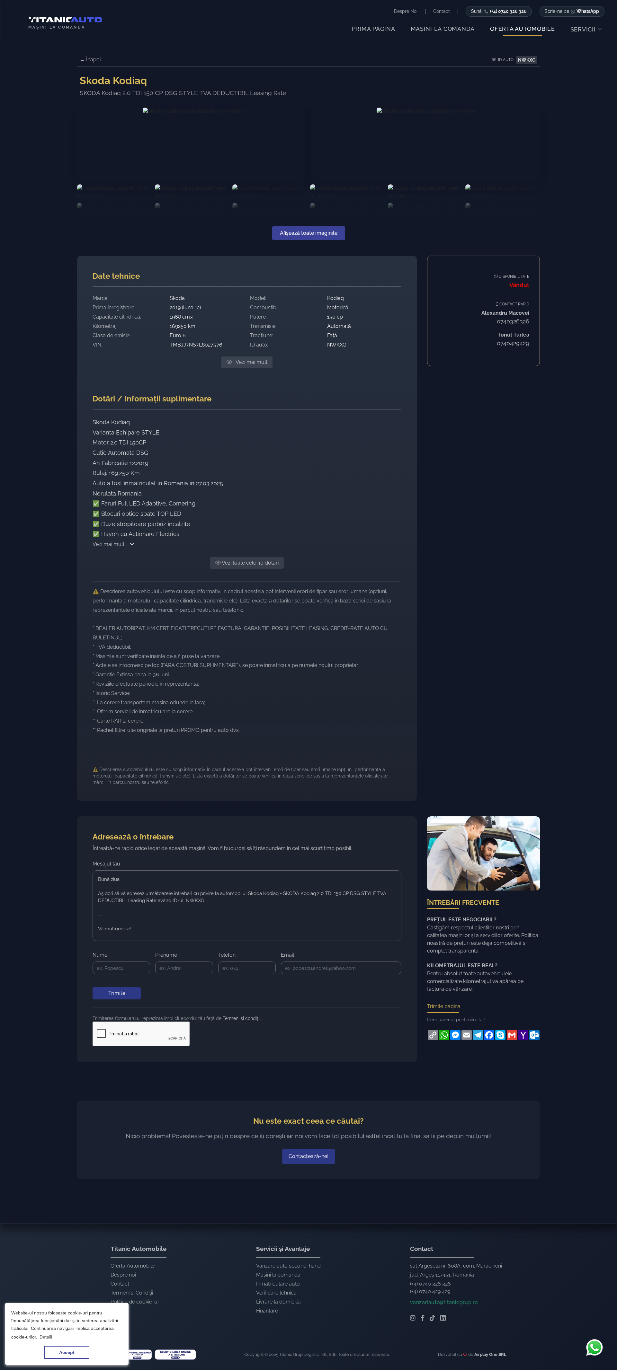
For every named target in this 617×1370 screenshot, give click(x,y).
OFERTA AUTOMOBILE (522, 28)
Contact (120, 1284)
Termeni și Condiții (132, 1293)
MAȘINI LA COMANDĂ (443, 28)
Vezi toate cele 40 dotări (250, 563)
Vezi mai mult (251, 362)
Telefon (227, 955)
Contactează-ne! (308, 1156)
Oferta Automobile (133, 1266)
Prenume (166, 955)
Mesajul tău (106, 864)
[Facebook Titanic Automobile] (423, 1318)
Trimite (116, 993)
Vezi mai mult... (110, 544)
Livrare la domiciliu (278, 1302)
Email (287, 955)
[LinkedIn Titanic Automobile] (443, 1318)
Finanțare (267, 1311)
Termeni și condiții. (242, 1018)
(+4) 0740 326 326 (430, 1284)
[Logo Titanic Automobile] (62, 20)
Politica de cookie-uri (135, 1302)
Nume (100, 955)
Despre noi (123, 1275)
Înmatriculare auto (278, 1284)
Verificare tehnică (276, 1293)
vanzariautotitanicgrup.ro (444, 1302)
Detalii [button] (46, 1336)
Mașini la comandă (278, 1275)
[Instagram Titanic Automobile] (413, 1318)
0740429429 (513, 343)
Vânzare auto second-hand (288, 1266)
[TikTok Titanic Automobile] (432, 1318)
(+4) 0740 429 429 (430, 1291)
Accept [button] (67, 1352)
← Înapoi (90, 60)
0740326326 (513, 321)
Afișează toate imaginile (308, 233)
